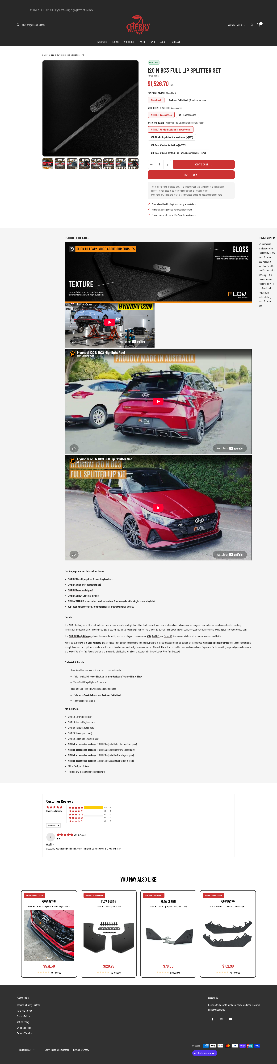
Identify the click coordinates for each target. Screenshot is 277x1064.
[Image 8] (133, 163)
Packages (102, 41)
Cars (153, 41)
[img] (65, 834)
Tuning (115, 41)
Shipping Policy (24, 1027)
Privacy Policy (23, 1016)
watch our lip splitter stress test (218, 642)
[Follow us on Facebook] (212, 1019)
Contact (176, 41)
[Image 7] (120, 163)
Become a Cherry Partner (28, 1004)
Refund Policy (23, 1021)
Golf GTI (155, 636)
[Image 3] (72, 163)
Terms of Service (24, 1033)
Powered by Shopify (81, 1049)
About (163, 41)
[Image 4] (84, 163)
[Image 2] (60, 163)
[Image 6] (108, 163)
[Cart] (258, 24)
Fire (98, 606)
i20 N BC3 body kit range (80, 636)
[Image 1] (47, 163)
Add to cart (204, 164)
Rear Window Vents (82, 606)
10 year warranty (93, 642)
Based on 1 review (54, 810)
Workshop (129, 41)
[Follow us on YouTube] (230, 1019)
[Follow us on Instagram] (221, 1019)
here (220, 194)
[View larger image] (90, 108)
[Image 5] (96, 163)
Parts (142, 41)
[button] (76, 807)
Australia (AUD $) (235, 24)
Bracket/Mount (117, 606)
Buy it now (191, 174)
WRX (149, 636)
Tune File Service (24, 1010)
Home (45, 55)
